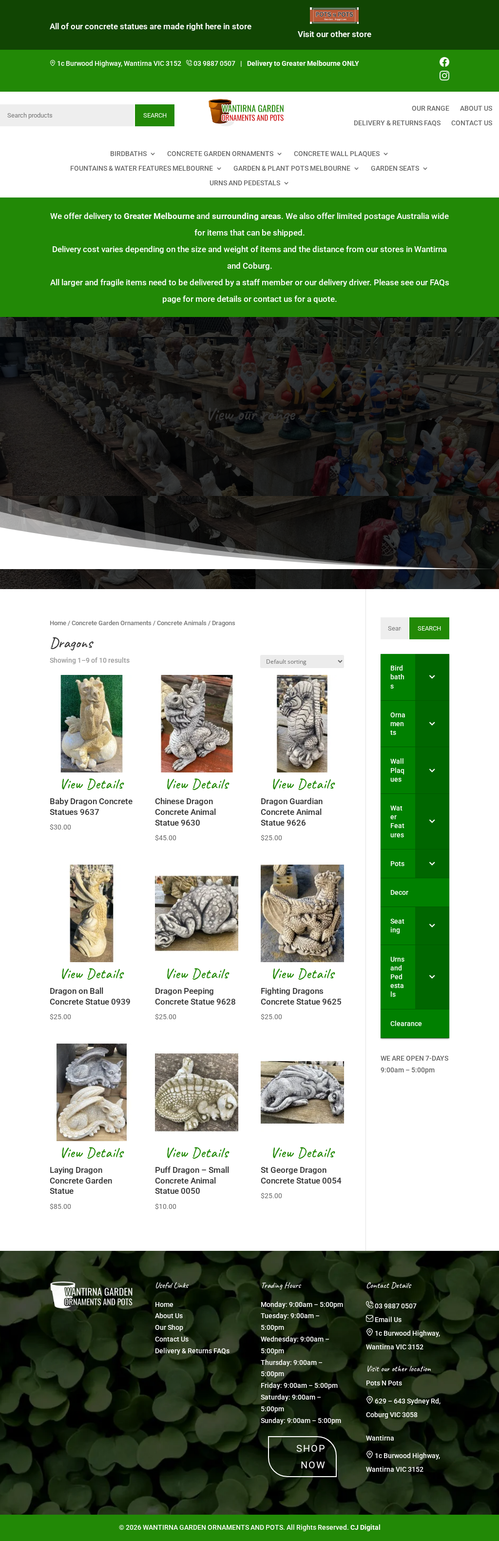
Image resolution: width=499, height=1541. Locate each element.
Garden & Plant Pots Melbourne (291, 168)
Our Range (430, 108)
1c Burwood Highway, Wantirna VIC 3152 (119, 63)
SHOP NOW (311, 1456)
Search (155, 115)
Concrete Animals (182, 623)
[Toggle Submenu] (432, 677)
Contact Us (471, 123)
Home (58, 623)
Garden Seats (395, 168)
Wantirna (380, 1438)
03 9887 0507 (214, 63)
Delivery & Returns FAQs (397, 123)
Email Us (388, 1320)
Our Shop (169, 1327)
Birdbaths (128, 154)
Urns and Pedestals (245, 183)
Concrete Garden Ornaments (220, 154)
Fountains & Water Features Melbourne (141, 168)
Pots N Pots (384, 1383)
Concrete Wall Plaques (337, 154)
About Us (476, 108)
